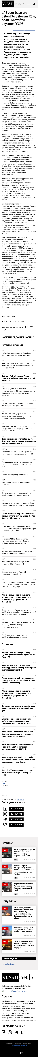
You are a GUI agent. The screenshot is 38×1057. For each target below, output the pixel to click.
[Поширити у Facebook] (26, 327)
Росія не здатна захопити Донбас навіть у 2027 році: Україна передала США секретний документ (18, 625)
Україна (4, 449)
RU (21, 1053)
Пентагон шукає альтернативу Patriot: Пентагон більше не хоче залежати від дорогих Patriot (17, 365)
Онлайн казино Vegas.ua (19, 1045)
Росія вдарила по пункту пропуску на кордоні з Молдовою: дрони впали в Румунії (17, 464)
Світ (3, 350)
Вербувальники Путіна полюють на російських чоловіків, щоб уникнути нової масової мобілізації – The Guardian (19, 612)
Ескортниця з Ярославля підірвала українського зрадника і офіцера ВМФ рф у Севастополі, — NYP (19, 528)
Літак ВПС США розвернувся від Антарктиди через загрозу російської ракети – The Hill (17, 428)
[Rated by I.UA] (6, 991)
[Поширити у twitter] (31, 327)
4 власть (13, 317)
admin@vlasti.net (19, 988)
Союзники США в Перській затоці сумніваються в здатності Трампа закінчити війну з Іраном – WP (15, 541)
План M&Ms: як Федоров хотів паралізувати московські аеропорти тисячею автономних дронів (16, 416)
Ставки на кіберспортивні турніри (15, 475)
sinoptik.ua (20, 800)
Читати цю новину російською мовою (24, 30)
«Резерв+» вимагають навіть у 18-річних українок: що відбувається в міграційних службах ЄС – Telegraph (18, 584)
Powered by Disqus (8, 964)
